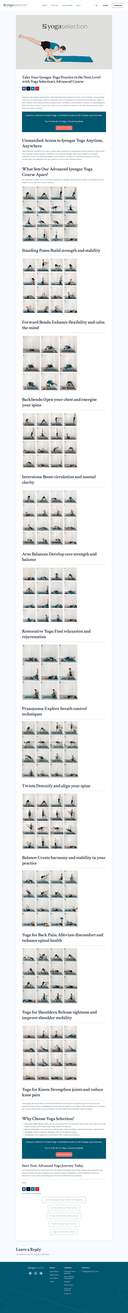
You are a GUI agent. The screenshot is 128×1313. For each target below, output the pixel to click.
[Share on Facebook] (24, 89)
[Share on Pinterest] (37, 89)
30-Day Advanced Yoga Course (64, 1208)
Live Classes (67, 5)
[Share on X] (28, 89)
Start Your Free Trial (64, 128)
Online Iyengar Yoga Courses (64, 1224)
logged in (30, 1254)
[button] (96, 5)
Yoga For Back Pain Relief (64, 1232)
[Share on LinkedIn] (33, 89)
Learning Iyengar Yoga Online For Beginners (64, 1200)
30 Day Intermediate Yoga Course (64, 1216)
